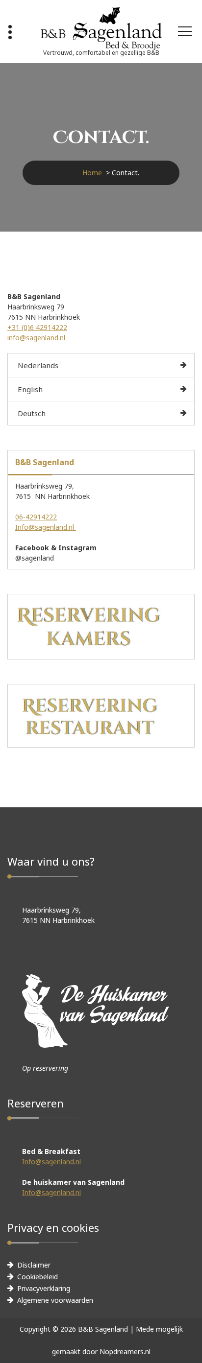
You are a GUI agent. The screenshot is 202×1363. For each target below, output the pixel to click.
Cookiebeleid (37, 1276)
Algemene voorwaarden (55, 1300)
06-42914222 (36, 516)
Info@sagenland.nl (45, 527)
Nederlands (38, 365)
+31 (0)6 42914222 (37, 327)
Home (92, 172)
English (30, 389)
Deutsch (32, 413)
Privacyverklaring (43, 1288)
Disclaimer (33, 1264)
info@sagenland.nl (36, 337)
